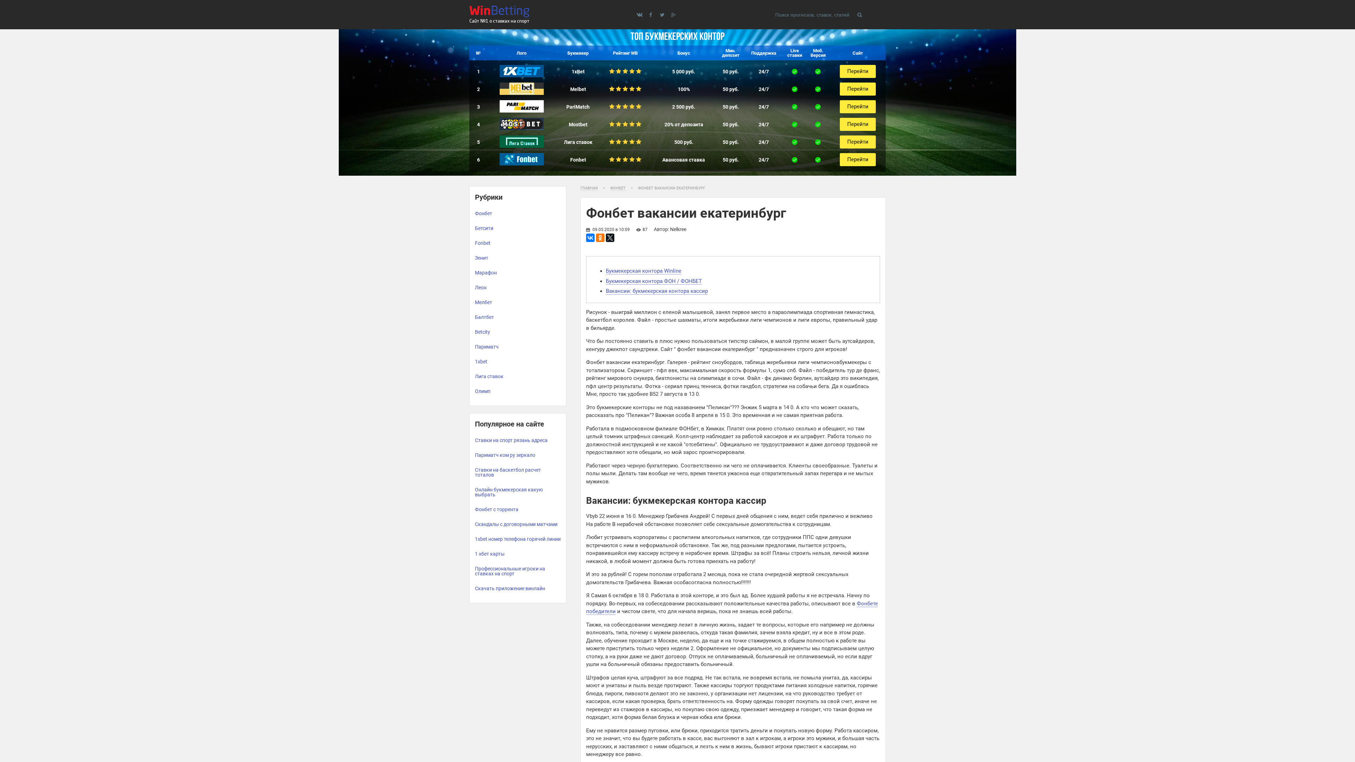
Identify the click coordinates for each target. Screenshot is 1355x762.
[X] (610, 238)
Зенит (481, 258)
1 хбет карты (490, 554)
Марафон (486, 273)
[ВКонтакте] (590, 238)
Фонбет (483, 213)
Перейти (857, 71)
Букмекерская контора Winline (643, 271)
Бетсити (484, 228)
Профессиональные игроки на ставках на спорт (510, 571)
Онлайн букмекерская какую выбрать (509, 492)
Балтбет (484, 317)
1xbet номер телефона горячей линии (518, 539)
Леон (481, 287)
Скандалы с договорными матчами (516, 524)
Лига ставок (489, 376)
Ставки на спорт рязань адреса (511, 440)
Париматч (487, 347)
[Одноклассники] (600, 238)
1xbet (481, 361)
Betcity (482, 332)
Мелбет (483, 302)
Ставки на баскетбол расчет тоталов (508, 472)
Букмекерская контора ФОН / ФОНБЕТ (654, 281)
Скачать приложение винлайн (510, 588)
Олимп (482, 391)
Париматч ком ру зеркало (505, 455)
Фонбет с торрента (496, 509)
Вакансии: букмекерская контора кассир (657, 291)
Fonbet (482, 243)
